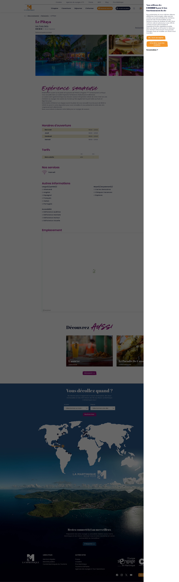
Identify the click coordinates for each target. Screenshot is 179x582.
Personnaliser (151, 50)
